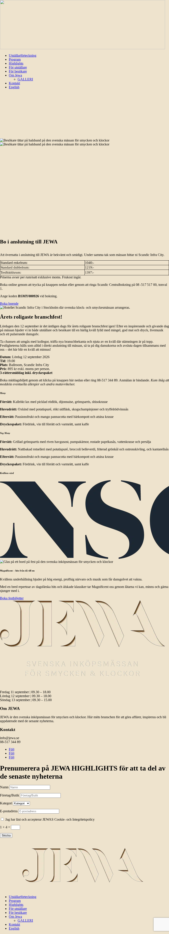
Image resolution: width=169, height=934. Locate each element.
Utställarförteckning (22, 55)
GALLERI (25, 79)
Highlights (16, 63)
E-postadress (9, 811)
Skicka (6, 835)
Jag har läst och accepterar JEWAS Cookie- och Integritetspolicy (50, 819)
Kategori (6, 803)
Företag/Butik (9, 795)
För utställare (18, 67)
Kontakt (14, 83)
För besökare (18, 71)
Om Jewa (15, 75)
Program (15, 59)
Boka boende (9, 303)
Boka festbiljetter (12, 598)
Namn (4, 787)
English (14, 87)
